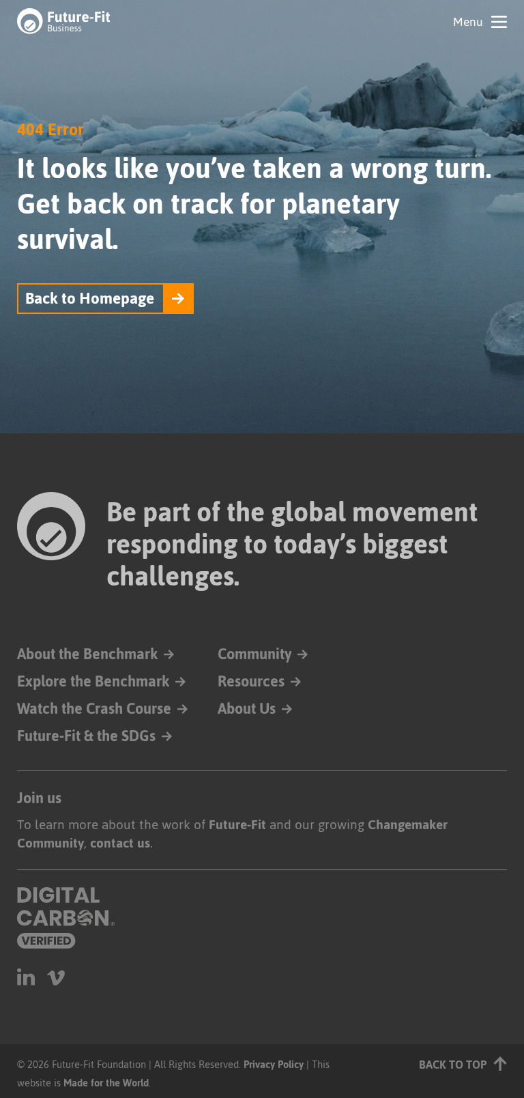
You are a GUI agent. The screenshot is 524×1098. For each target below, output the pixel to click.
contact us (120, 843)
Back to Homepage (89, 298)
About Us (247, 708)
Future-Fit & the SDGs (86, 736)
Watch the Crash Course (94, 708)
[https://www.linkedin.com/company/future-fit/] (26, 976)
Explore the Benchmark (93, 681)
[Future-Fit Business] (64, 20)
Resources (251, 681)
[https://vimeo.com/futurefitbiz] (56, 976)
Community (254, 654)
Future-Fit (237, 824)
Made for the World (106, 1083)
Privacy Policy (274, 1064)
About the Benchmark (87, 654)
